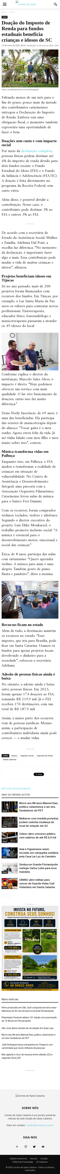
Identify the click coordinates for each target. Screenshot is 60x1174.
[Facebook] (17, 1147)
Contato (44, 1158)
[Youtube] (43, 1147)
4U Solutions (42, 1162)
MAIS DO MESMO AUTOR (16, 794)
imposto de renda (45, 755)
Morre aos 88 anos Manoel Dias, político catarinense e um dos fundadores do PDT (38, 807)
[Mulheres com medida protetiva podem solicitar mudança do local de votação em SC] (10, 822)
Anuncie (33, 1158)
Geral (5, 17)
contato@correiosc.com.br (39, 1125)
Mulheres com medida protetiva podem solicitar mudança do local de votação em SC (38, 822)
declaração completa (36, 151)
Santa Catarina (9, 759)
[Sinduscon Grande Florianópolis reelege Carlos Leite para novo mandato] (10, 868)
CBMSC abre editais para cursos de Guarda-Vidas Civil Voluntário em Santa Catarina (37, 883)
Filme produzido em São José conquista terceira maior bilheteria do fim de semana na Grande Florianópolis (29, 1009)
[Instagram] (26, 1147)
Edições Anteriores (18, 1158)
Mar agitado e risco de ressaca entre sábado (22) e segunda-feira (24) (27, 1056)
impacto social (27, 755)
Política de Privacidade (22, 1162)
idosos (14, 755)
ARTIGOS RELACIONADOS (16, 788)
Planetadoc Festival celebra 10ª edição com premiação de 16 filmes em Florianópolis (29, 1019)
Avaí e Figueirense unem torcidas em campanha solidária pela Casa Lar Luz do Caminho (38, 853)
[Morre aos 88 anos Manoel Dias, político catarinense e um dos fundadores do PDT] (10, 806)
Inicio (4, 12)
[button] (55, 4)
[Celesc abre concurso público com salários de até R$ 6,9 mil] (10, 837)
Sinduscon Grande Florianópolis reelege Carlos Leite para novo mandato (38, 868)
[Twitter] (34, 1147)
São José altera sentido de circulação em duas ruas (27, 1028)
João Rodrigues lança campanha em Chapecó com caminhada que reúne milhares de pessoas (27, 1046)
